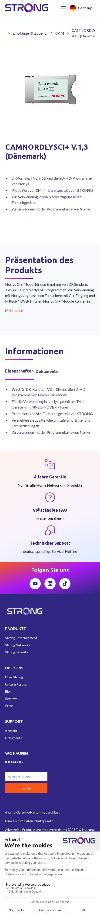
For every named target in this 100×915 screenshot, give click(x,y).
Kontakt (11, 731)
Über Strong (14, 677)
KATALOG (14, 761)
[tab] (19, 371)
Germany (85, 8)
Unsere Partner (16, 684)
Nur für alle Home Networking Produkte (50, 485)
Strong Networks (17, 645)
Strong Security (16, 652)
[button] (62, 8)
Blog (8, 691)
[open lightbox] (50, 89)
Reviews (11, 699)
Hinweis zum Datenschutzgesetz (29, 821)
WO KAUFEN (16, 753)
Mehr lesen (14, 310)
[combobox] (81, 8)
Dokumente (13, 738)
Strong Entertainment (21, 638)
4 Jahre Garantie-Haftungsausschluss (32, 812)
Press (9, 706)
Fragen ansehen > (50, 518)
